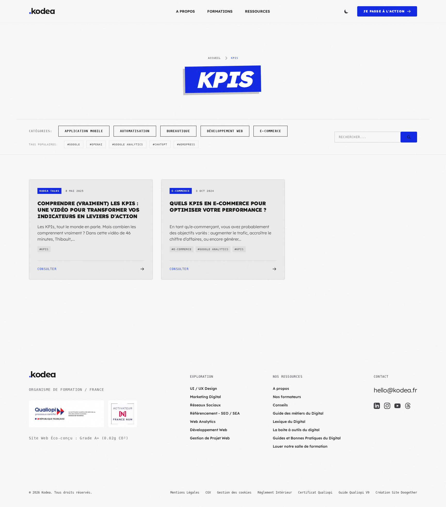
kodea (42, 11)
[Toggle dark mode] (346, 11)
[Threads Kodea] (408, 406)
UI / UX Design (203, 388)
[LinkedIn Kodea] (377, 406)
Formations (220, 11)
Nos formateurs (287, 396)
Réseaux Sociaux (205, 405)
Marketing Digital (205, 396)
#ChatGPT (160, 144)
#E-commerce (182, 249)
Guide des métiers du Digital (298, 413)
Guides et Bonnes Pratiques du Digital (307, 438)
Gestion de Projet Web (210, 438)
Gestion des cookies (234, 492)
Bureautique (178, 131)
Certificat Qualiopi (315, 492)
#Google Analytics (127, 144)
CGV (208, 492)
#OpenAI (96, 144)
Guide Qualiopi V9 (354, 492)
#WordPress (186, 144)
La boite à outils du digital (296, 429)
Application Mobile (84, 131)
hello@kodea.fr (395, 390)
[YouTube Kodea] (397, 406)
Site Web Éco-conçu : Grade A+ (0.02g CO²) (78, 438)
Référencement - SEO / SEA (215, 413)
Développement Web (225, 131)
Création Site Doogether (396, 492)
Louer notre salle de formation (300, 446)
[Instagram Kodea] (387, 406)
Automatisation (135, 131)
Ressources (257, 11)
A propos (185, 11)
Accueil (214, 58)
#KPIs (44, 249)
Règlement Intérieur (275, 492)
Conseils (280, 405)
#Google (73, 144)
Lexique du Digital (289, 421)
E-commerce (270, 131)
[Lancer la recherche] (409, 137)
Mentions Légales (184, 492)
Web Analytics (203, 421)
